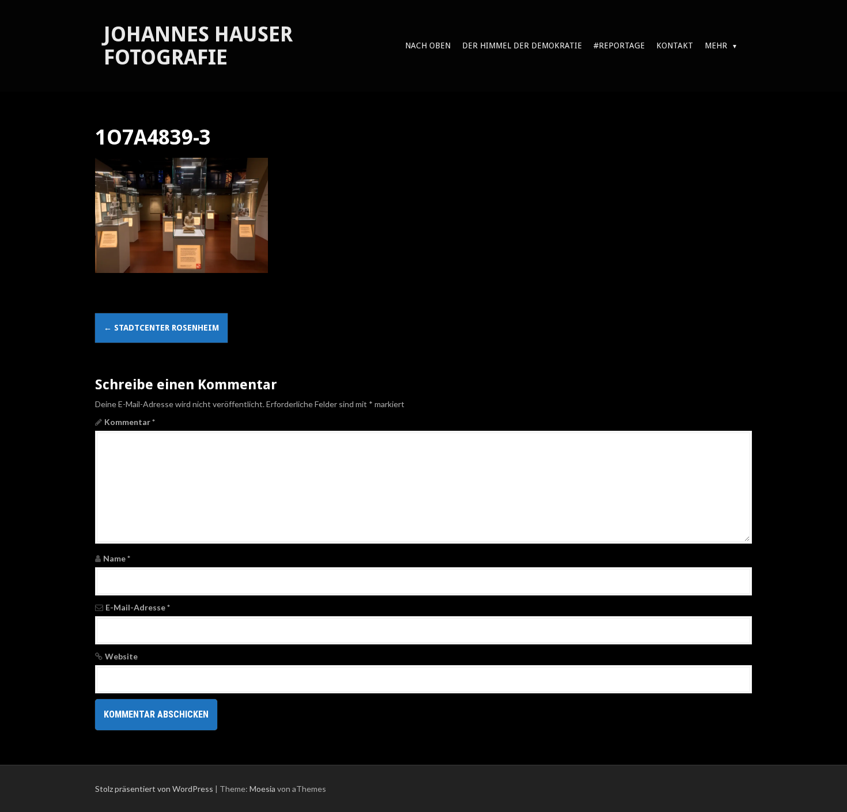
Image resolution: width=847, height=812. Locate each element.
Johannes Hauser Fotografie (198, 46)
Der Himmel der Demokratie (522, 45)
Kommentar (129, 422)
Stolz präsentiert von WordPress (154, 789)
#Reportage (619, 45)
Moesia (262, 789)
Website (121, 656)
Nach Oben (428, 45)
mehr (716, 45)
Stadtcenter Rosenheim (161, 327)
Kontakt (674, 45)
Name (116, 558)
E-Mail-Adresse (137, 607)
